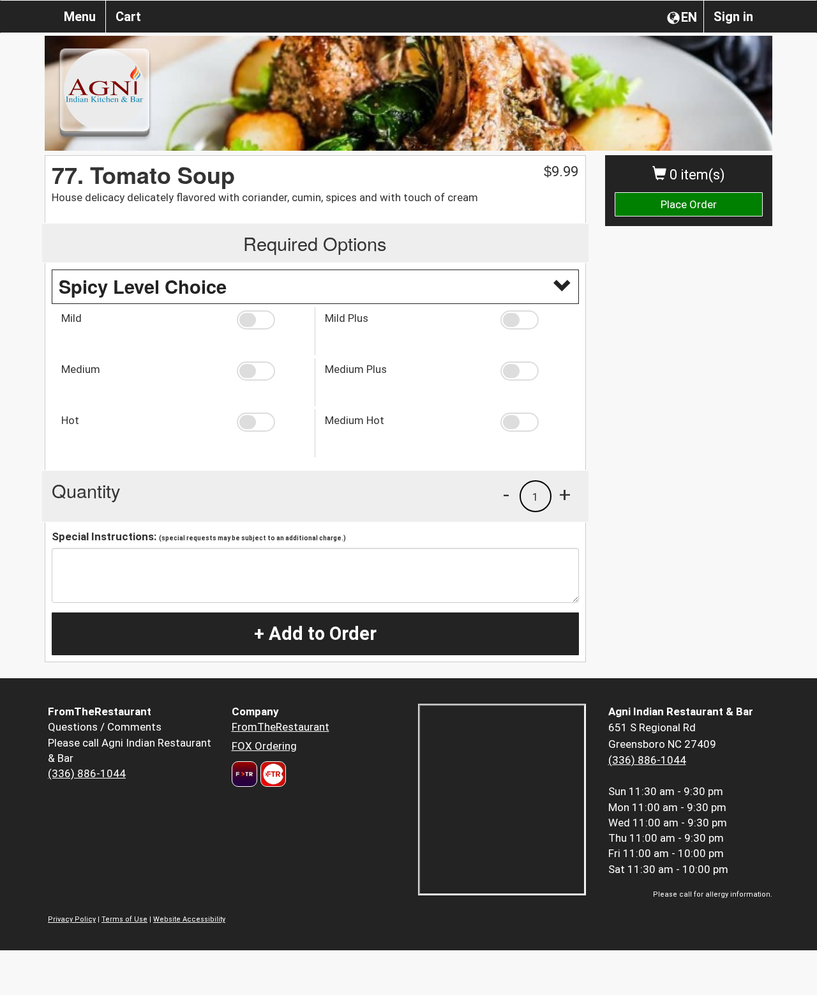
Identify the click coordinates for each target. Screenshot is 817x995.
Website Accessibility (189, 919)
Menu (80, 16)
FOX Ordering (264, 746)
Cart (128, 16)
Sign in (733, 16)
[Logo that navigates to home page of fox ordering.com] (271, 774)
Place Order (689, 204)
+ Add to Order (315, 633)
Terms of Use (124, 919)
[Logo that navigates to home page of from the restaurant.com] (244, 774)
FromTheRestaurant (280, 726)
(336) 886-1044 (87, 773)
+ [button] (565, 494)
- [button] (506, 494)
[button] (271, 320)
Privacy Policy (72, 919)
